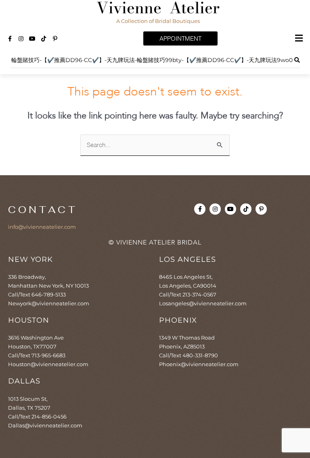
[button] (299, 38)
